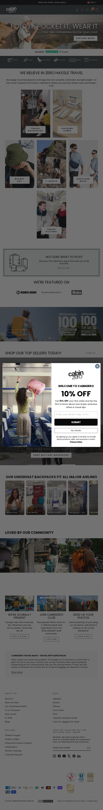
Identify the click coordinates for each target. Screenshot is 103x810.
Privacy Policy (76, 442)
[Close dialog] (97, 366)
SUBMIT (76, 422)
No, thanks (76, 430)
